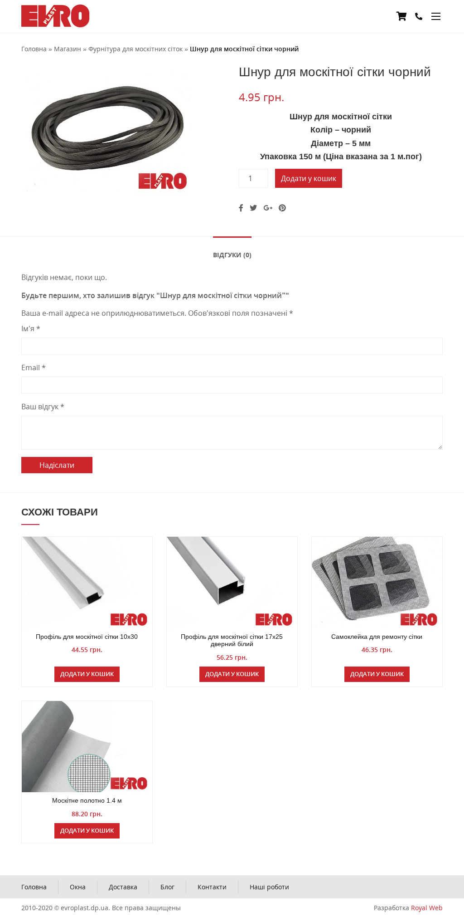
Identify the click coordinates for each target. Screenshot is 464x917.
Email (33, 368)
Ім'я (30, 328)
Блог (167, 887)
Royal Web (427, 907)
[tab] (232, 254)
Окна (78, 887)
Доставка (123, 887)
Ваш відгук (42, 407)
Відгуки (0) (232, 254)
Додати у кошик (308, 178)
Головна (34, 887)
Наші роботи (269, 887)
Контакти (212, 887)
